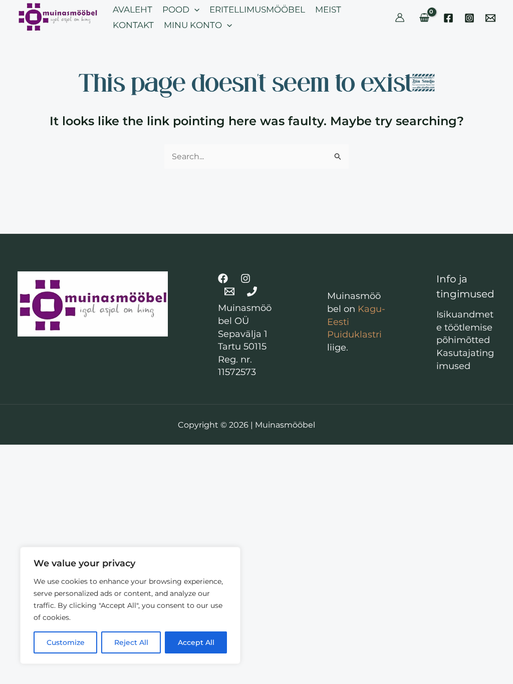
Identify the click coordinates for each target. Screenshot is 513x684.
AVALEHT (132, 10)
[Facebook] (448, 18)
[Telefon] (252, 291)
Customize (66, 642)
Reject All (131, 642)
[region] (130, 605)
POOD (175, 10)
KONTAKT (133, 25)
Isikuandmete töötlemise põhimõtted (464, 327)
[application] (194, 10)
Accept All (196, 642)
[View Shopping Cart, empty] (424, 18)
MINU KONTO (193, 25)
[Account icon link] (400, 18)
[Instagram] (469, 18)
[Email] (490, 18)
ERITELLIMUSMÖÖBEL (257, 10)
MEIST (328, 10)
